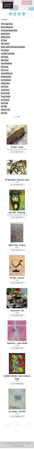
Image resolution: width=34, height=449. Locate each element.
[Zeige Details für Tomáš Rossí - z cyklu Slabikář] (17, 341)
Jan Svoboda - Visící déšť (17, 411)
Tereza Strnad (5, 96)
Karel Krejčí (5, 60)
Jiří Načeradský (6, 76)
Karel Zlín (4, 113)
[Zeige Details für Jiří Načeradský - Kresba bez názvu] (17, 177)
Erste (5, 425)
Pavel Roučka (5, 93)
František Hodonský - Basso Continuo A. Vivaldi (17, 377)
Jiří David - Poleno (17, 147)
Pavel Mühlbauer (7, 73)
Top (15, 117)
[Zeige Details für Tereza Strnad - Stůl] (17, 308)
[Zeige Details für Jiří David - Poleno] (17, 145)
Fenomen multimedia (25, 443)
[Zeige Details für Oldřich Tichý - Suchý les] (17, 243)
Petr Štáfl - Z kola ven (17, 277)
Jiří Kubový (4, 66)
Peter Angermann (7, 23)
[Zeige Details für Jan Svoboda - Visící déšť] (17, 409)
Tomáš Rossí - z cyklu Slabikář (17, 343)
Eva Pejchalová (6, 80)
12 (22, 425)
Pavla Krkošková (6, 63)
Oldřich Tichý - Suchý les (17, 245)
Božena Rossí (5, 83)
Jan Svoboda (5, 99)
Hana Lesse (5, 70)
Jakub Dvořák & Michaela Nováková (13, 46)
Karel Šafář (4, 103)
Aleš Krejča (4, 56)
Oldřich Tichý (5, 109)
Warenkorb (19, 14)
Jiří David (4, 40)
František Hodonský (7, 53)
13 (25, 425)
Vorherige (9, 425)
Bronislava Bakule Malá (9, 30)
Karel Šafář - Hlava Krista (17, 212)
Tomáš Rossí (5, 89)
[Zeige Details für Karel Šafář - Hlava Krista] (17, 210)
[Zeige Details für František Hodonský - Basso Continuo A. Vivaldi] (17, 373)
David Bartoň (5, 33)
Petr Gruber (5, 50)
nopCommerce (20, 445)
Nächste (29, 425)
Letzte (17, 429)
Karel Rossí (4, 86)
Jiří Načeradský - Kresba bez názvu (17, 179)
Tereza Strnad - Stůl (17, 310)
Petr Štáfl (4, 106)
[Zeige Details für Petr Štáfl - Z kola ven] (17, 275)
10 (16, 425)
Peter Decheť (5, 43)
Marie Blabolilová (7, 27)
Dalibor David (5, 37)
